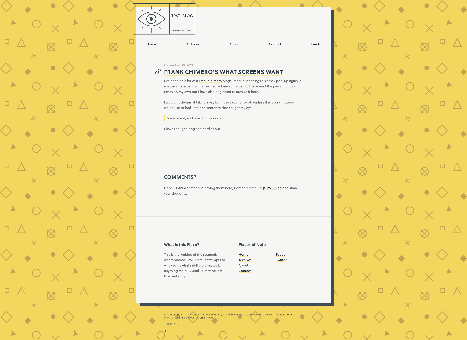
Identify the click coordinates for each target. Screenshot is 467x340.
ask (202, 317)
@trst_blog (187, 314)
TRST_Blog (182, 16)
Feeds (316, 43)
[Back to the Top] (165, 331)
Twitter (281, 259)
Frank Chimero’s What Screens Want (223, 71)
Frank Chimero (210, 80)
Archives (192, 43)
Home (151, 43)
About (234, 43)
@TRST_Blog (272, 187)
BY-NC (290, 314)
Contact (275, 43)
